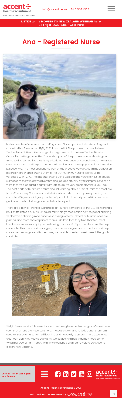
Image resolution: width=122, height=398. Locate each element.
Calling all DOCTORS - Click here (61, 25)
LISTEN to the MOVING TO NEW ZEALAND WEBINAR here (61, 21)
